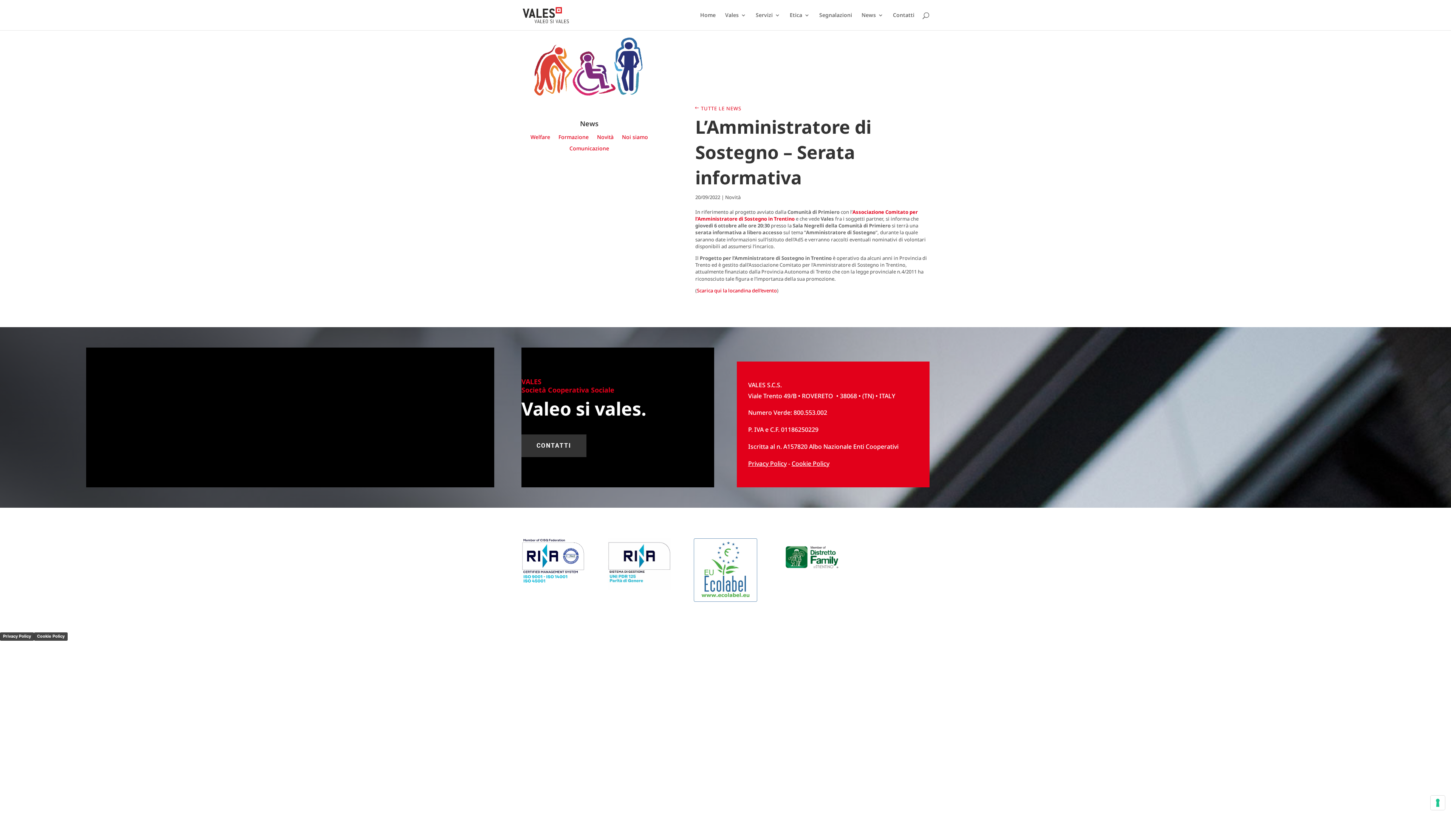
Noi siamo (635, 137)
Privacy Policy (17, 636)
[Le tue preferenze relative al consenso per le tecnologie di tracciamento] (1438, 803)
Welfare (540, 137)
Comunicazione (589, 149)
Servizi (764, 15)
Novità (605, 137)
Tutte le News (721, 108)
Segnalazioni (835, 15)
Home (708, 15)
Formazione (573, 137)
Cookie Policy (810, 463)
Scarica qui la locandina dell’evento (737, 290)
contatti (554, 445)
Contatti (903, 15)
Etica (796, 15)
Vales (732, 15)
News (869, 15)
